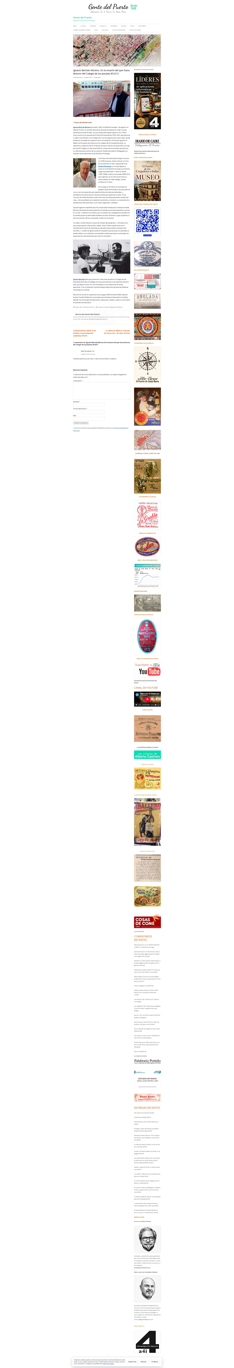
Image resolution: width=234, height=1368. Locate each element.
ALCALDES (83, 26)
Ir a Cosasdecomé (139, 931)
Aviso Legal (105, 30)
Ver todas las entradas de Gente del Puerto (93, 319)
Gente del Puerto (82, 17)
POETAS (132, 26)
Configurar (154, 1361)
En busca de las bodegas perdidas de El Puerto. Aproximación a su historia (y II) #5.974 (147, 979)
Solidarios (120, 307)
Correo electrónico (80, 409)
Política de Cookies (135, 30)
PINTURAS (123, 26)
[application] (147, 699)
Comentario (77, 381)
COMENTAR (93, 26)
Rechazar (144, 1361)
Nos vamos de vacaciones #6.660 (144, 1113)
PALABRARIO (114, 26)
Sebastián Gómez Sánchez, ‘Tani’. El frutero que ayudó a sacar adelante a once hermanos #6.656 (147, 1138)
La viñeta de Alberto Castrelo (82, 30)
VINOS (96, 30)
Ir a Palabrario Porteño (140, 1056)
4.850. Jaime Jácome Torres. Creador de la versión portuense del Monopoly (147, 1045)
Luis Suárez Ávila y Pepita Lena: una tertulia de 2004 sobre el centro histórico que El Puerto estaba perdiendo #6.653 (147, 1160)
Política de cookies (108, 1363)
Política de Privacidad (118, 30)
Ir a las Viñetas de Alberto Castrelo (147, 747)
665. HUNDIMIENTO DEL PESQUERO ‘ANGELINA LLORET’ (146, 992)
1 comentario (97, 77)
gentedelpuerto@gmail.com (142, 1267)
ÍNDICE (75, 26)
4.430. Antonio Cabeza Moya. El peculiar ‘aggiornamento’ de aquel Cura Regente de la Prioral (147, 954)
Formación (106, 307)
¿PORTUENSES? (142, 26)
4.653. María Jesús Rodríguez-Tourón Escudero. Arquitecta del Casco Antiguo (147, 1008)
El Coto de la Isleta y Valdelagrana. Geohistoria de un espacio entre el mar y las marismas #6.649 (147, 1190)
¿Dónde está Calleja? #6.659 (142, 1117)
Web (74, 416)
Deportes (100, 307)
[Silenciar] (155, 705)
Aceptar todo (132, 1361)
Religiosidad (113, 307)
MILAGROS (102, 26)
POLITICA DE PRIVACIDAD (121, 428)
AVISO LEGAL (76, 430)
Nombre (76, 402)
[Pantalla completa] (158, 705)
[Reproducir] (136, 705)
